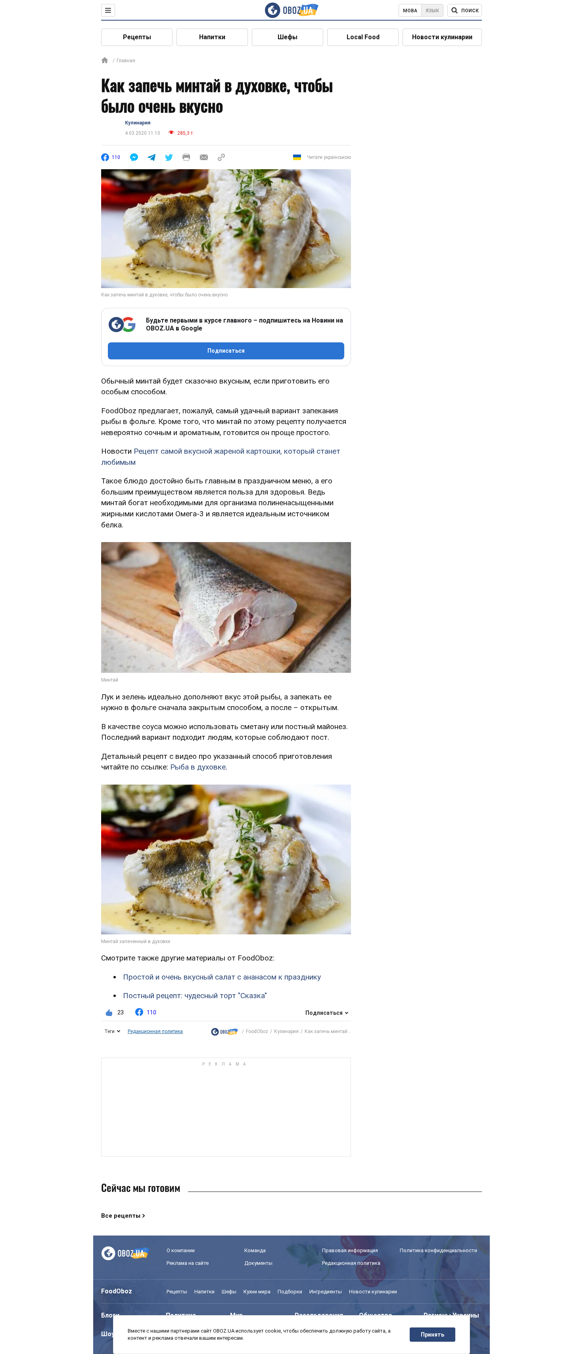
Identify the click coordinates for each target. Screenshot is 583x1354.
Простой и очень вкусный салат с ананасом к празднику (222, 977)
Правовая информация (350, 1250)
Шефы (287, 37)
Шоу (108, 1334)
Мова (410, 10)
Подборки (290, 1292)
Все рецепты (120, 1215)
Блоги (110, 1315)
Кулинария (137, 123)
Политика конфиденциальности (438, 1250)
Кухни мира (257, 1292)
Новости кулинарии (442, 37)
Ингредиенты (325, 1292)
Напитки (212, 37)
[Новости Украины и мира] (224, 1032)
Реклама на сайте (188, 1263)
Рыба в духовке (198, 767)
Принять (432, 1334)
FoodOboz (257, 1031)
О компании (181, 1250)
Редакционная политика (155, 1031)
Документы (258, 1263)
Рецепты (137, 37)
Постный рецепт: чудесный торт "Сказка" (195, 995)
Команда (255, 1250)
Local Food (363, 37)
